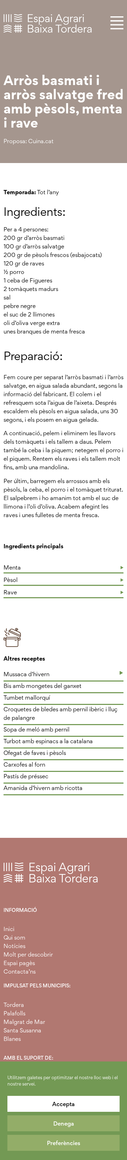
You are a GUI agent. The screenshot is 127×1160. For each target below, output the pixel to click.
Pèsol (11, 579)
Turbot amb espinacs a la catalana (48, 741)
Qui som (14, 937)
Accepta (63, 1104)
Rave (10, 592)
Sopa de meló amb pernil (36, 729)
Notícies (14, 945)
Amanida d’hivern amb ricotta (43, 787)
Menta (12, 567)
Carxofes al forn (24, 764)
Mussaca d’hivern (26, 674)
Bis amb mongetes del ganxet (42, 685)
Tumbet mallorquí (27, 697)
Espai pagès (19, 962)
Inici (9, 928)
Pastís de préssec (26, 776)
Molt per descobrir (28, 954)
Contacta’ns (20, 971)
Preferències (63, 1143)
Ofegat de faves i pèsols (35, 752)
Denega (63, 1123)
